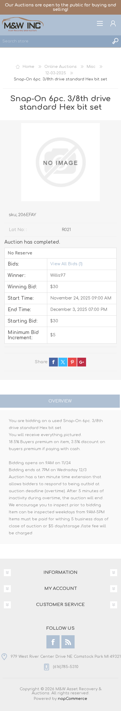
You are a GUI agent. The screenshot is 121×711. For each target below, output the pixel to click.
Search (115, 41)
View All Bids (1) (66, 264)
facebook (53, 362)
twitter (62, 362)
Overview (60, 401)
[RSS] (68, 641)
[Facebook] (53, 641)
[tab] (60, 402)
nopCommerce (72, 699)
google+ (81, 362)
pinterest (72, 362)
